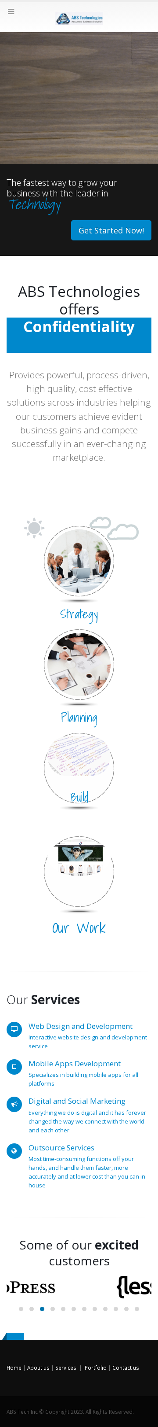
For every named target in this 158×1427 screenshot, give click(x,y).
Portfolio (96, 1367)
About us (38, 1367)
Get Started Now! (111, 230)
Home (14, 1367)
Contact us (125, 1367)
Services (65, 1367)
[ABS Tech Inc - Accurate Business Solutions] (79, 17)
